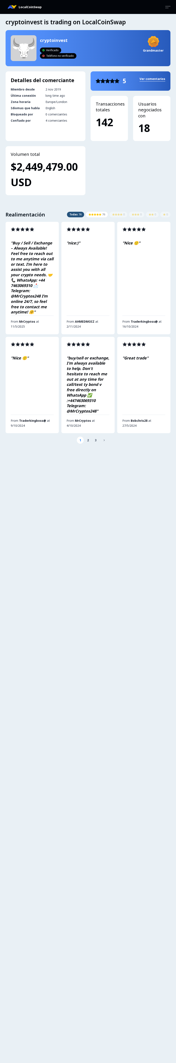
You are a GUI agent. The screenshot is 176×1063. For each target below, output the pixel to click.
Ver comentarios (152, 79)
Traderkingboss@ (144, 321)
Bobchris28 (139, 421)
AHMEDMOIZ (84, 321)
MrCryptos (27, 321)
